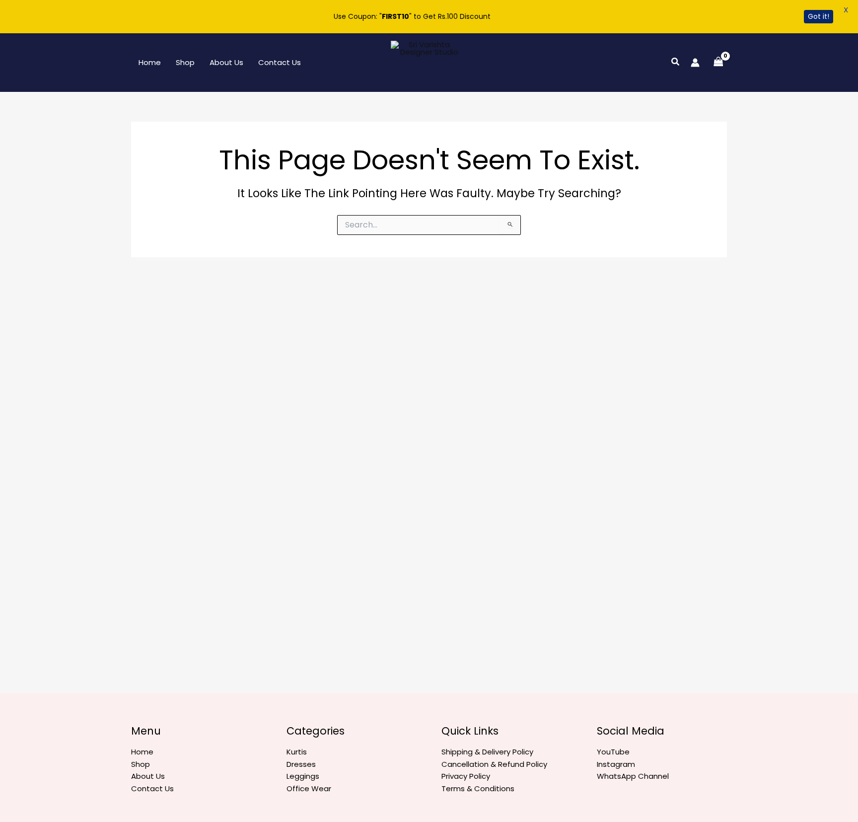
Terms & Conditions (477, 788)
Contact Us (279, 62)
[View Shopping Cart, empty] (718, 62)
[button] (675, 63)
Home (150, 62)
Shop (185, 62)
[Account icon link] (695, 62)
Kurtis (296, 752)
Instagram (616, 764)
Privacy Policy (465, 776)
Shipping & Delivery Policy (487, 752)
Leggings (302, 776)
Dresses (301, 764)
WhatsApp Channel (633, 776)
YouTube (613, 752)
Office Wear (308, 788)
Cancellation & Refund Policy (494, 764)
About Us (226, 62)
